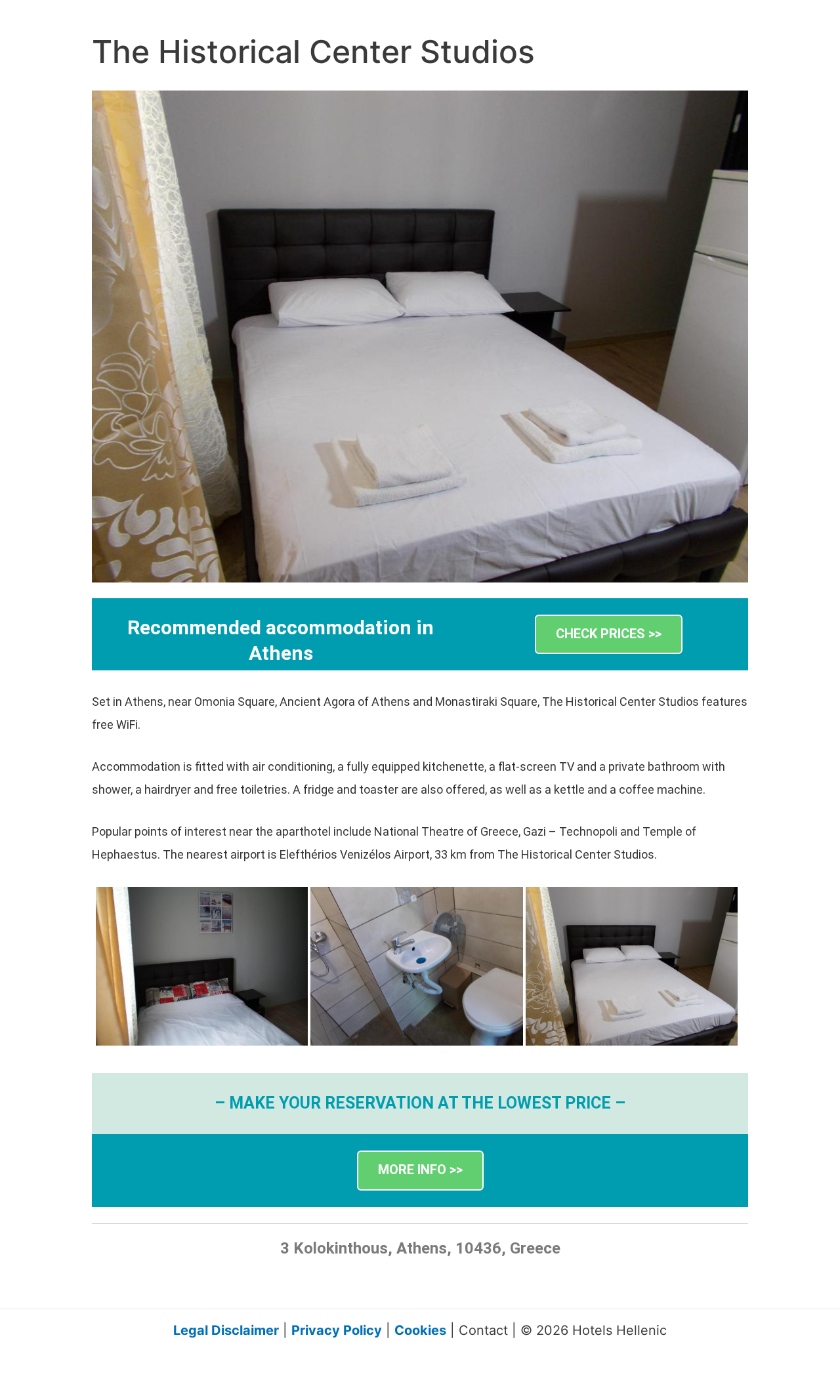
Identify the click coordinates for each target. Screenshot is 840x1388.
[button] (608, 635)
